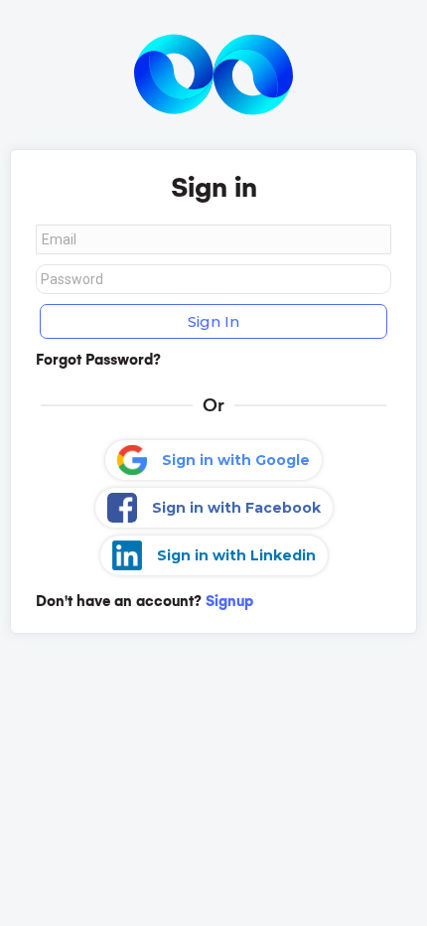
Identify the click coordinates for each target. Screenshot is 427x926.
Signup (229, 601)
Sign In (213, 321)
